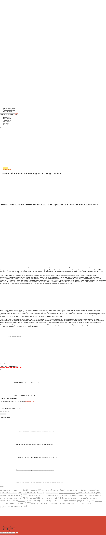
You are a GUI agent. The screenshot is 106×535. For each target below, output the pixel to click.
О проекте (23, 508)
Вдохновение (7, 118)
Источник (3, 363)
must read (4, 490)
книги (81, 495)
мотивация (6, 498)
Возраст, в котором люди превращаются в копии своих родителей (34, 444)
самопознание (35, 500)
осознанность (52, 498)
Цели (61, 493)
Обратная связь (15, 508)
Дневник (5, 168)
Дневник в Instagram (9, 512)
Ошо (86, 490)
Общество (58, 490)
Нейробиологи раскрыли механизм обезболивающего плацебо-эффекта (36, 457)
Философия (6, 121)
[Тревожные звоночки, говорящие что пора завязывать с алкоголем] (9, 470)
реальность (23, 370)
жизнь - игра (53, 495)
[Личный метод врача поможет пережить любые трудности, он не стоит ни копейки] (9, 482)
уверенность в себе (59, 503)
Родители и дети (51, 493)
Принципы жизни (14, 370)
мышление (20, 498)
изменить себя (69, 495)
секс (97, 501)
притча (82, 498)
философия (78, 503)
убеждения (42, 503)
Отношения (75, 490)
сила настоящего (31, 370)
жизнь (41, 495)
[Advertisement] (53, 190)
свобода (89, 501)
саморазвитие (56, 500)
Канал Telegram (7, 513)
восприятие (18, 495)
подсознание (69, 498)
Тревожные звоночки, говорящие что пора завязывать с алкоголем (35, 470)
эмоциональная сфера (15, 506)
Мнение (5, 124)
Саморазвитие (7, 120)
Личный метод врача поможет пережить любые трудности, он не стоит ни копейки (39, 482)
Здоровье (2, 370)
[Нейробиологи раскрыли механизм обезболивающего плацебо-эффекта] (9, 457)
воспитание (4, 495)
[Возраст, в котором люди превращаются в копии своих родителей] (9, 444)
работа (92, 498)
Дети (10, 490)
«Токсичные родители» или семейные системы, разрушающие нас (35, 431)
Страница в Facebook (9, 510)
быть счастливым (90, 492)
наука (7, 370)
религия (21, 501)
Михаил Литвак (45, 490)
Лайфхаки (34, 490)
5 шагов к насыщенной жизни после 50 (24, 395)
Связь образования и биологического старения (26, 382)
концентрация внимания (93, 495)
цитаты (89, 503)
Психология (6, 117)
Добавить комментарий (8, 177)
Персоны (93, 490)
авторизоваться (29, 401)
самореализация (75, 501)
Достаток (6, 123)
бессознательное (71, 493)
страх (33, 503)
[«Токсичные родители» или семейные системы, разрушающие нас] (9, 431)
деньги (31, 495)
